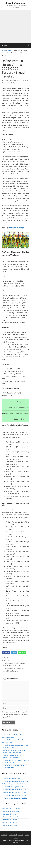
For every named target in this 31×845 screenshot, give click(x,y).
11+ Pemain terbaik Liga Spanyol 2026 (14, 789)
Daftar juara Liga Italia (9, 814)
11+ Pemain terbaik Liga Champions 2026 (15, 781)
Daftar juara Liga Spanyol (10, 817)
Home (4, 50)
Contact (27, 834)
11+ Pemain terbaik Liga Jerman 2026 (14, 792)
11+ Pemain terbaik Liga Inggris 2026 (13, 784)
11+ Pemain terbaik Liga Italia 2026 (13, 787)
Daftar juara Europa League (10, 811)
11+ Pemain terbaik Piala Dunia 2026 (13, 778)
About (16, 837)
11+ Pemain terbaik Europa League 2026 (15, 798)
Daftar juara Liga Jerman (9, 822)
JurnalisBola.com (15, 3)
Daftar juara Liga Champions (11, 808)
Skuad (9, 50)
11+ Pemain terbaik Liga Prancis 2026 (14, 795)
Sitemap (20, 834)
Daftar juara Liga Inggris (9, 820)
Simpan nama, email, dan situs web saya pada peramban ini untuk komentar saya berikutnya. (15, 714)
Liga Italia (6, 660)
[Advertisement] (15, 26)
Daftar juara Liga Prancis (9, 825)
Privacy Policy (13, 834)
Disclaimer (4, 834)
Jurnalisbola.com (18, 840)
